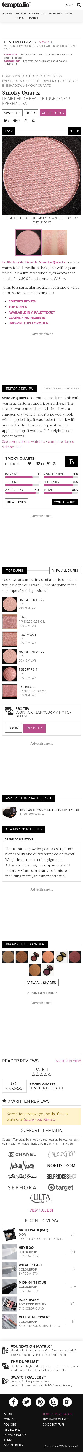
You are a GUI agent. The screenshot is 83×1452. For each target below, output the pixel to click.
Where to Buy (53, 113)
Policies (10, 1424)
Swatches (55, 13)
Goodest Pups (54, 1424)
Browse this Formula (28, 323)
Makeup (42, 76)
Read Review (16, 502)
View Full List (41, 1210)
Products (23, 76)
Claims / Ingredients (27, 318)
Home (7, 76)
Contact (10, 1419)
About (9, 1414)
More (68, 13)
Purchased (71, 388)
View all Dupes (65, 570)
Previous (71, 131)
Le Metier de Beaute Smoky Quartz (34, 262)
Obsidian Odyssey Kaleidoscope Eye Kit (49, 810)
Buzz (22, 617)
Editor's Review (22, 301)
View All (46, 42)
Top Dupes (18, 307)
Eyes (56, 76)
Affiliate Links (53, 388)
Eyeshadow (12, 81)
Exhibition (26, 687)
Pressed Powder (40, 81)
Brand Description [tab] (19, 839)
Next (77, 131)
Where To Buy (65, 502)
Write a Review (68, 1061)
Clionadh (10, 54)
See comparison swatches (23, 441)
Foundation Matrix (37, 15)
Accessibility (13, 1445)
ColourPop (12, 60)
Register (34, 728)
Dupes (31, 113)
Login (69, 5)
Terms (8, 1440)
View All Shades (41, 983)
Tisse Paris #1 (28, 669)
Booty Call (28, 635)
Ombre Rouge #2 (31, 600)
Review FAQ (12, 1430)
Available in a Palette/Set (32, 312)
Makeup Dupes (21, 15)
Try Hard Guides (55, 1419)
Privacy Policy (15, 1435)
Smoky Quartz (21, 92)
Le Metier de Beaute (23, 98)
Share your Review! (40, 1119)
